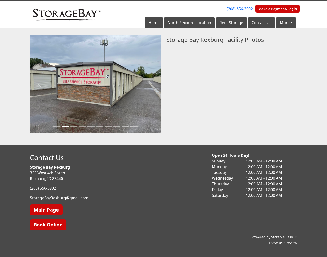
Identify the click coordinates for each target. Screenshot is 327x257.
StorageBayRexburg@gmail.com (59, 197)
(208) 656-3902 (240, 8)
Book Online (48, 224)
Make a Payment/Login (277, 8)
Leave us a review (283, 243)
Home (153, 22)
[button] (40, 84)
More (285, 22)
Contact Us (261, 22)
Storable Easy (282, 237)
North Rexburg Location (189, 22)
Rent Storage (231, 22)
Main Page (46, 210)
